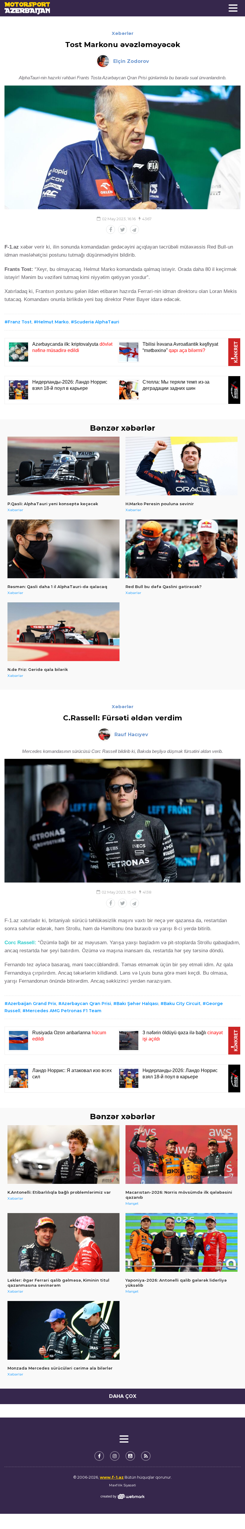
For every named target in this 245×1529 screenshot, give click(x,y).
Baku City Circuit (182, 1003)
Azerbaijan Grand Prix (32, 1003)
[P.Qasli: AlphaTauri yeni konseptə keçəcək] (63, 466)
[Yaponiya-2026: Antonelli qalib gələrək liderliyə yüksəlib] (181, 1242)
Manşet (132, 1203)
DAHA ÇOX (122, 1396)
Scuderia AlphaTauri (96, 322)
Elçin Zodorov (131, 61)
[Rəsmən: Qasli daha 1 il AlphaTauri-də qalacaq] (63, 549)
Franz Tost (20, 322)
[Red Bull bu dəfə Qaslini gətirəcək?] (181, 549)
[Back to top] (228, 1512)
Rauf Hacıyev (131, 734)
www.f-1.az (112, 1477)
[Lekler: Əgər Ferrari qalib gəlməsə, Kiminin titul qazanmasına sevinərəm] (63, 1242)
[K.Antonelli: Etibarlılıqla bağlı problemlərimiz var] (63, 1154)
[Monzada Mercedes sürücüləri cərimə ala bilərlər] (63, 1330)
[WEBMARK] (122, 1496)
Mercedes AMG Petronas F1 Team (63, 1010)
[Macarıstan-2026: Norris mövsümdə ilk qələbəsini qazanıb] (181, 1154)
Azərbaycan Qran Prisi (86, 1003)
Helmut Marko (53, 322)
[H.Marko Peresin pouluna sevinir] (181, 466)
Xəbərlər (123, 33)
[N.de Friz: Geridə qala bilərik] (63, 631)
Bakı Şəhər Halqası (137, 1003)
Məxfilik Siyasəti (122, 1485)
